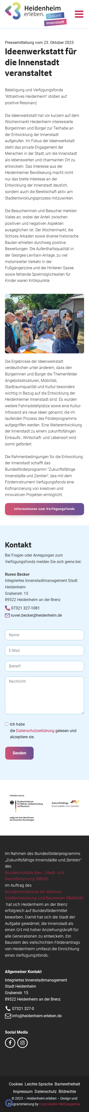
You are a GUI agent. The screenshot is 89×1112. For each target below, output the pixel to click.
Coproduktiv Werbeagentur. (60, 1104)
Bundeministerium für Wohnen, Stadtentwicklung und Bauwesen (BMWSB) (44, 895)
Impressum (23, 1091)
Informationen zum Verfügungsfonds (44, 509)
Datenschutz (46, 1091)
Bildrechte (67, 1091)
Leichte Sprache (39, 1084)
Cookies (16, 1084)
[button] (79, 14)
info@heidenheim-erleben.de (37, 1015)
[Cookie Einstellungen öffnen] (9, 1105)
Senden (19, 753)
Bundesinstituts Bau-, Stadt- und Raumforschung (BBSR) (34, 876)
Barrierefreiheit (67, 1084)
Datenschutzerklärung (35, 730)
